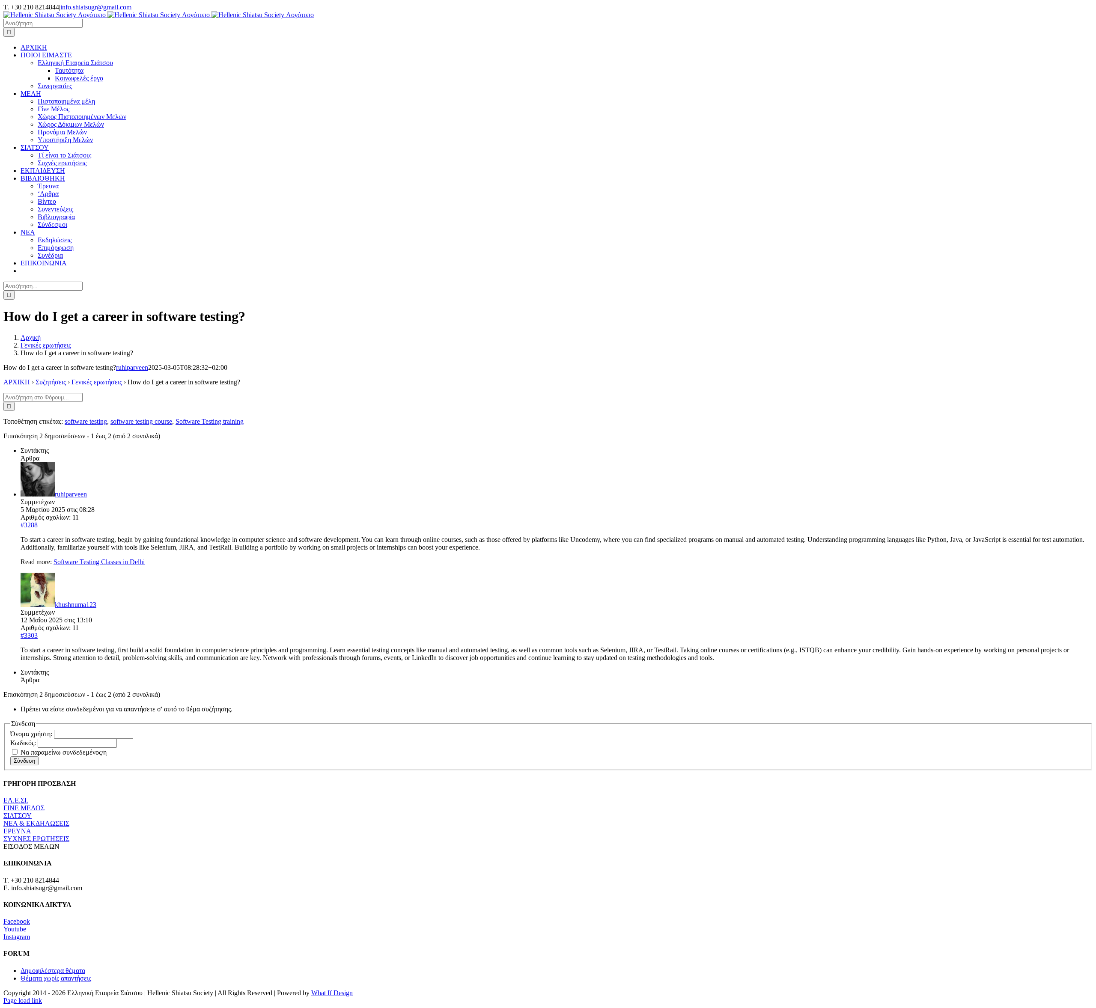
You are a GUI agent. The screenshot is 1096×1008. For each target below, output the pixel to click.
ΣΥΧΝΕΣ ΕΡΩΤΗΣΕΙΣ (36, 838)
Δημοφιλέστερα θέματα (53, 970)
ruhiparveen (132, 367)
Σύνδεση (24, 761)
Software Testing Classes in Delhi (99, 561)
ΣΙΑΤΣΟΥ (17, 815)
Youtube (14, 929)
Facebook (16, 921)
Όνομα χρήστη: (32, 733)
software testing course (141, 421)
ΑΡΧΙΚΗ (16, 382)
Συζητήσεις (51, 382)
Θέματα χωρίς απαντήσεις (56, 978)
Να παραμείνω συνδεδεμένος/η (64, 752)
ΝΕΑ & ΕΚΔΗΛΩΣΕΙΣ (36, 823)
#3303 (29, 635)
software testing (86, 421)
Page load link (22, 1000)
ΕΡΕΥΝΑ (17, 831)
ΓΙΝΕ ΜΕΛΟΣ (24, 808)
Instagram (16, 936)
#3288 (29, 525)
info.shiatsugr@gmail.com (95, 7)
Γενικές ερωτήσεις (96, 382)
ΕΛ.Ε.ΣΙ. (15, 800)
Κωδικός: (24, 742)
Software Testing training (210, 421)
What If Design (332, 992)
